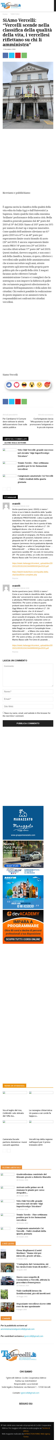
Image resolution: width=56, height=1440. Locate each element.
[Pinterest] (18, 55)
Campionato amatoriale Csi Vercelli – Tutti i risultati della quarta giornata (35, 479)
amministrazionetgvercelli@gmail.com (18, 1329)
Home (5, 14)
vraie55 (16, 504)
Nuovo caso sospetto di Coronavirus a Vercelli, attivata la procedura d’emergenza (33, 1280)
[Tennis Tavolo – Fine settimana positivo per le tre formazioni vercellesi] (9, 466)
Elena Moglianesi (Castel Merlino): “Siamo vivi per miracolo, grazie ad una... (29, 1253)
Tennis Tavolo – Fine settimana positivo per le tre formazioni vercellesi (33, 466)
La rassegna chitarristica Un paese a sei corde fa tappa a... (40, 1113)
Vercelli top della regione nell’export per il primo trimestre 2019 (40, 1142)
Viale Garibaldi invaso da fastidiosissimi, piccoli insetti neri (33, 1292)
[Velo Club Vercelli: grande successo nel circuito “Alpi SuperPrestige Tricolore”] (9, 453)
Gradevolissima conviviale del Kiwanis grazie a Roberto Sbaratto (33, 1175)
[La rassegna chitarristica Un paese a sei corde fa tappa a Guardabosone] (41, 1099)
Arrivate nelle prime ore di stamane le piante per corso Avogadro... (30, 1190)
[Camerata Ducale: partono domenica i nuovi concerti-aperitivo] (15, 1128)
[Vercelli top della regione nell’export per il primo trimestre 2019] (41, 1128)
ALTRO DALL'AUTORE (15, 442)
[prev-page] (4, 489)
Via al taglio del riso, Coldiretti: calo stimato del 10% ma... (13, 1113)
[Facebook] (5, 55)
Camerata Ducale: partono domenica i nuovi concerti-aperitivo (15, 1142)
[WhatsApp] (24, 55)
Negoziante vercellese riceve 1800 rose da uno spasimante (33, 1305)
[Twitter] (11, 55)
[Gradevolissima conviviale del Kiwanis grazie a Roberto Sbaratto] (7, 1177)
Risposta (15, 578)
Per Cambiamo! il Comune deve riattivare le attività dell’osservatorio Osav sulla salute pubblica (15, 423)
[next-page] (8, 489)
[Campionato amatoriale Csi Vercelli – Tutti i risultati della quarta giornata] (9, 479)
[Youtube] (32, 1411)
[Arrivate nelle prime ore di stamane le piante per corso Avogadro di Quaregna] (7, 1190)
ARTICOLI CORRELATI (15, 439)
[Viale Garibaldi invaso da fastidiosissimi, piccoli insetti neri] (4, 1294)
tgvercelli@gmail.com (33, 1336)
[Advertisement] (28, 160)
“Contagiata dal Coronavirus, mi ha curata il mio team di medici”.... (33, 1265)
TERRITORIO (15, 14)
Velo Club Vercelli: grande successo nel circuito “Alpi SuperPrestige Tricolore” (35, 453)
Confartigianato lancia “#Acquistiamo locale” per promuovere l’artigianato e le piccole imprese (41, 423)
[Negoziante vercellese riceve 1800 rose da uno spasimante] (7, 1307)
